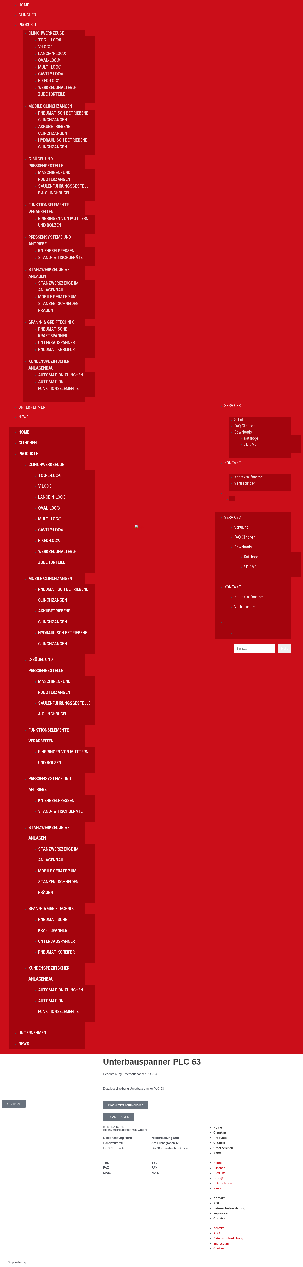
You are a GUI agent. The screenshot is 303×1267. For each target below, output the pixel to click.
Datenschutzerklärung (229, 1208)
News (217, 1153)
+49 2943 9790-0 (121, 1162)
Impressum (221, 1213)
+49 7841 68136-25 (172, 1167)
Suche (284, 648)
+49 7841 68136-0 (171, 1162)
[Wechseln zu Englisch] (232, 499)
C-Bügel (219, 1142)
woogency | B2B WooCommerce (49, 1262)
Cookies (219, 1218)
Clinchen (219, 1132)
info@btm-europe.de (126, 1173)
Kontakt (219, 1198)
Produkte (220, 1138)
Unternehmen (223, 1148)
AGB (216, 1203)
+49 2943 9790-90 (123, 1167)
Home (217, 1127)
